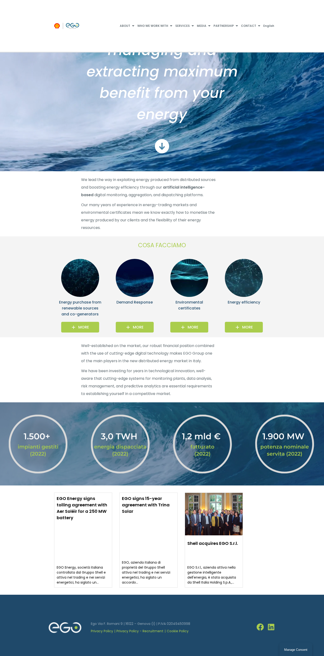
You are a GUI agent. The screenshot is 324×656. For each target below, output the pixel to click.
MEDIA (201, 26)
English (268, 26)
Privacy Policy (102, 631)
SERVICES (182, 26)
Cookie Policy (178, 631)
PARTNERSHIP (223, 26)
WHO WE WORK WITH (152, 26)
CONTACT (248, 26)
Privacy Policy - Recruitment (139, 631)
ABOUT (125, 26)
